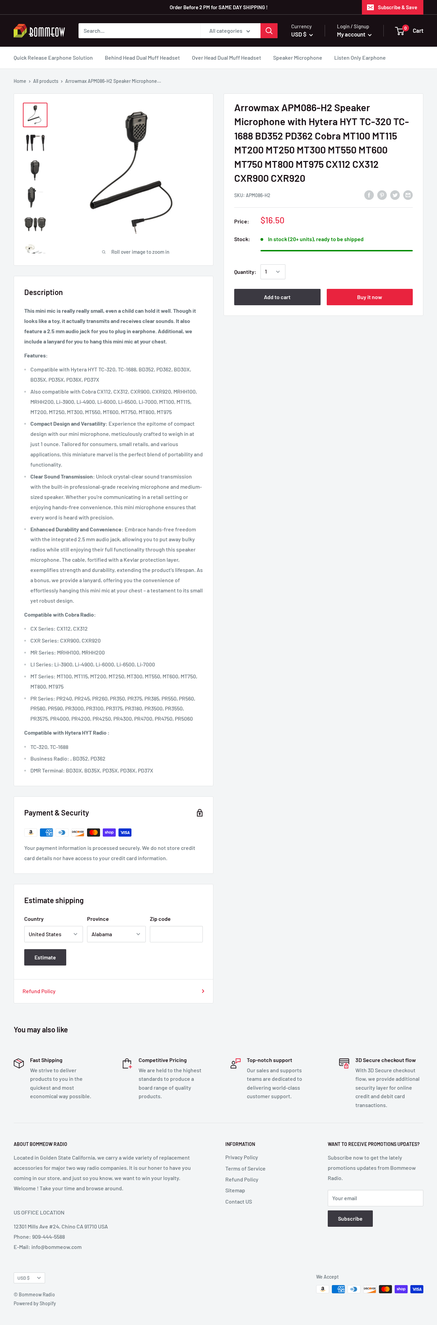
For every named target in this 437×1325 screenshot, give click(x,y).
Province (98, 918)
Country (34, 918)
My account (351, 34)
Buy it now (369, 297)
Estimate (45, 957)
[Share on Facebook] (369, 194)
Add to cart (277, 297)
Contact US (238, 1201)
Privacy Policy (241, 1157)
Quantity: (245, 271)
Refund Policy (39, 991)
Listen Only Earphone (360, 57)
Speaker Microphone (297, 57)
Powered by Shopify (35, 1303)
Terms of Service (245, 1168)
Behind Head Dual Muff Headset (142, 57)
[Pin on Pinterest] (382, 194)
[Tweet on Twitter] (395, 194)
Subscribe (350, 1218)
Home (20, 81)
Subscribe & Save (397, 7)
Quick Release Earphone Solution (53, 57)
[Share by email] (408, 194)
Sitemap (235, 1190)
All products (45, 81)
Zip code (160, 918)
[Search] (269, 30)
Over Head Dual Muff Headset (226, 57)
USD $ (23, 1278)
